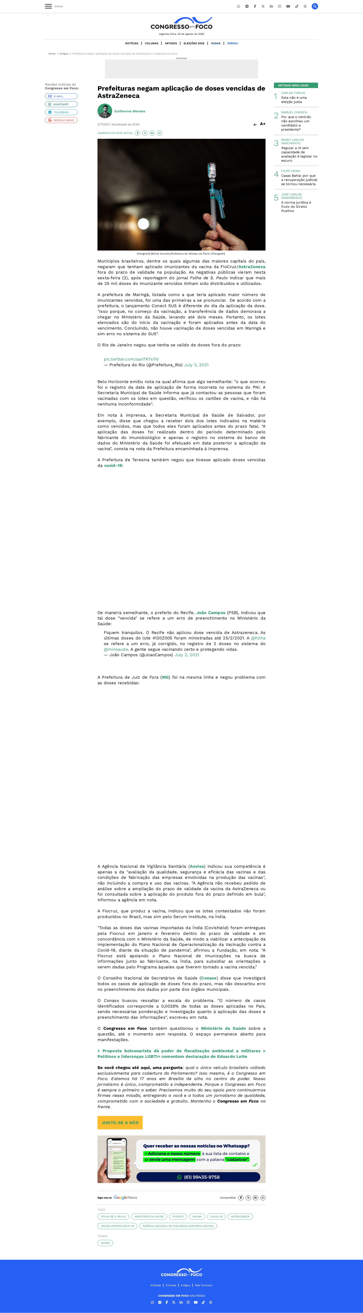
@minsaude (116, 649)
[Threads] (305, 6)
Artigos (171, 43)
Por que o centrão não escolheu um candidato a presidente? (296, 123)
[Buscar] (315, 6)
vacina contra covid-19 (117, 1226)
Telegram (61, 112)
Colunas (151, 43)
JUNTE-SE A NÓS (120, 1122)
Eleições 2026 (194, 43)
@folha (258, 637)
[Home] (181, 23)
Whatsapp (60, 104)
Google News (64, 120)
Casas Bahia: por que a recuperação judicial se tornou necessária (299, 180)
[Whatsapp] (238, 6)
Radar (216, 43)
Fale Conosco (204, 1285)
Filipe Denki (290, 171)
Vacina (197, 1216)
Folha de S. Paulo (113, 1216)
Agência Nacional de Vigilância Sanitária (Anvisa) (178, 1226)
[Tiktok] (296, 6)
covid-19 (216, 1216)
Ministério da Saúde (225, 1028)
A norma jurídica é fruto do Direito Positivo (296, 206)
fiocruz (178, 1216)
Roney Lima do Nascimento (292, 141)
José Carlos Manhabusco (291, 196)
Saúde (105, 1243)
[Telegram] (247, 6)
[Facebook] (255, 6)
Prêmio (232, 43)
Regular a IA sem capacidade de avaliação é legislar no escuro (299, 154)
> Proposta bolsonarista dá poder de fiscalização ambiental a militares (178, 1050)
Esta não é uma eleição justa (294, 100)
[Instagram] (279, 6)
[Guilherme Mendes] (104, 111)
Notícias (131, 43)
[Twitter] (263, 6)
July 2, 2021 (196, 364)
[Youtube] (288, 6)
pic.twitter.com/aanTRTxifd (131, 359)
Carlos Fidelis (293, 93)
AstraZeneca (240, 1216)
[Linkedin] (271, 6)
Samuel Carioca (294, 112)
